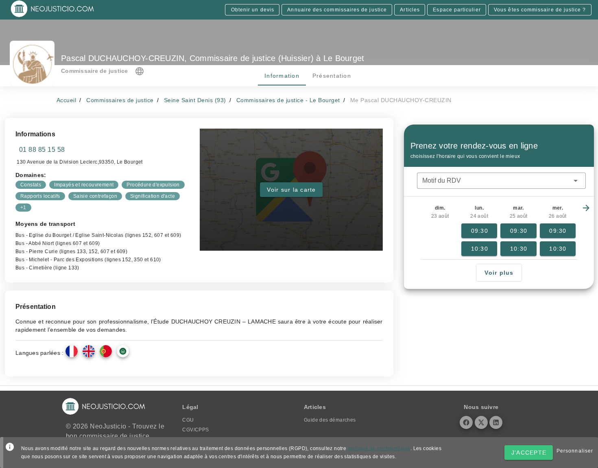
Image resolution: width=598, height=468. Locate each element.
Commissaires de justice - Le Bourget (288, 100)
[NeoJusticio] (53, 16)
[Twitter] (481, 422)
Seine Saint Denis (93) (195, 100)
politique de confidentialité (379, 448)
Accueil (66, 100)
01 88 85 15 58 (42, 149)
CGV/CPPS (195, 430)
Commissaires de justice (120, 100)
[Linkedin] (495, 422)
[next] (586, 208)
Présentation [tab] (331, 75)
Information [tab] (281, 75)
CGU (188, 420)
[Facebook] (466, 422)
